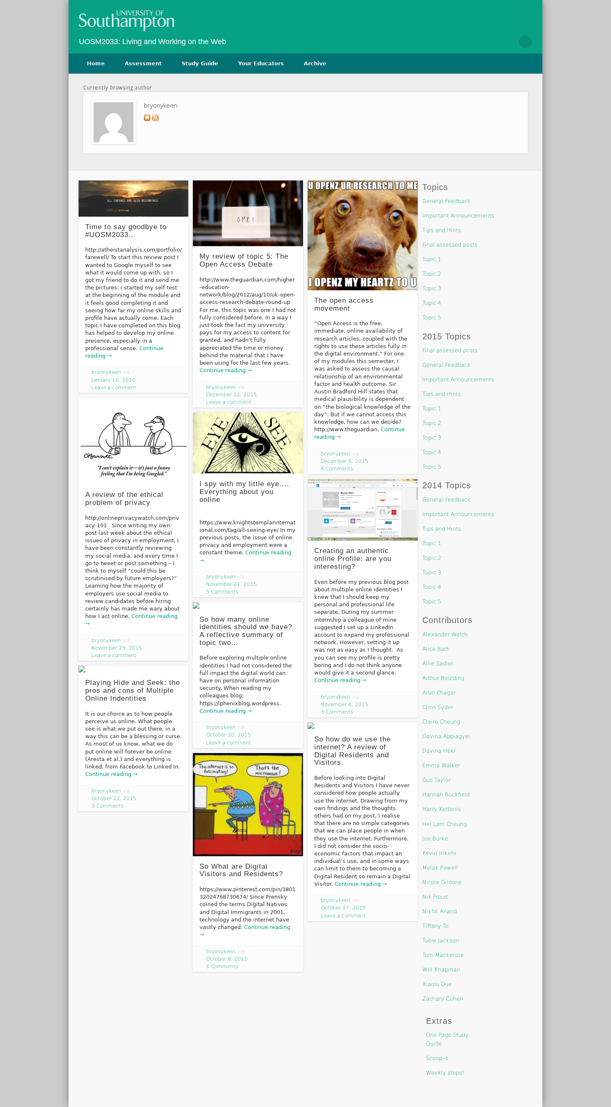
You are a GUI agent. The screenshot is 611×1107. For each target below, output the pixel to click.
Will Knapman (441, 969)
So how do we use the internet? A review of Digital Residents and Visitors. (352, 750)
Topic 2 (431, 274)
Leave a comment (113, 387)
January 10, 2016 (113, 380)
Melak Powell (440, 868)
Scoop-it (437, 1058)
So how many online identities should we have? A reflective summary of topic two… (246, 631)
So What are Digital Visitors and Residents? (241, 870)
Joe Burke (435, 838)
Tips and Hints (441, 230)
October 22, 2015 (113, 798)
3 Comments (337, 712)
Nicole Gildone (442, 882)
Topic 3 (431, 288)
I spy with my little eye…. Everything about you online (244, 491)
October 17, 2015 (343, 908)
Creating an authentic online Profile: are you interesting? (353, 558)
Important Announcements (458, 216)
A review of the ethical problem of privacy (124, 499)
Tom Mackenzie (443, 955)
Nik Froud (435, 897)
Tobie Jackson (440, 940)
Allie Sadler (437, 663)
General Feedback (446, 201)
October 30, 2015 (228, 735)
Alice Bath (436, 649)
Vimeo (507, 42)
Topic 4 (431, 303)
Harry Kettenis (441, 809)
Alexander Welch (445, 634)
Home (96, 63)
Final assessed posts (450, 245)
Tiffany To (435, 926)
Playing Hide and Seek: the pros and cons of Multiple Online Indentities (132, 690)
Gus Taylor (436, 780)
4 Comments (337, 469)
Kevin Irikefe (439, 853)
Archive (315, 63)
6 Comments (222, 966)
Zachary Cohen (442, 999)
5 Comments (222, 592)
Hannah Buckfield (446, 794)
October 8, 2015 (227, 959)
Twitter (490, 42)
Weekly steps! (445, 1073)
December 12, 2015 (231, 395)
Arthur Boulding (443, 678)
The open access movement (344, 304)
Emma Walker (441, 765)
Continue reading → (226, 370)
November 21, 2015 (231, 584)
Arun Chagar (439, 692)
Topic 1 (431, 259)
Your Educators (261, 63)
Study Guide (200, 63)
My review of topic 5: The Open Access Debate (244, 260)
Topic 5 (431, 317)
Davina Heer (439, 751)
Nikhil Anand (439, 911)
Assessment (143, 63)
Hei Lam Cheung (444, 824)
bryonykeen (106, 372)
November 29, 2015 (116, 648)
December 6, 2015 (344, 461)
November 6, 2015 (344, 704)
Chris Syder (437, 707)
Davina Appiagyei (446, 736)
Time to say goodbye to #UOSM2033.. (126, 231)
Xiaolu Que (437, 984)
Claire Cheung (441, 722)
